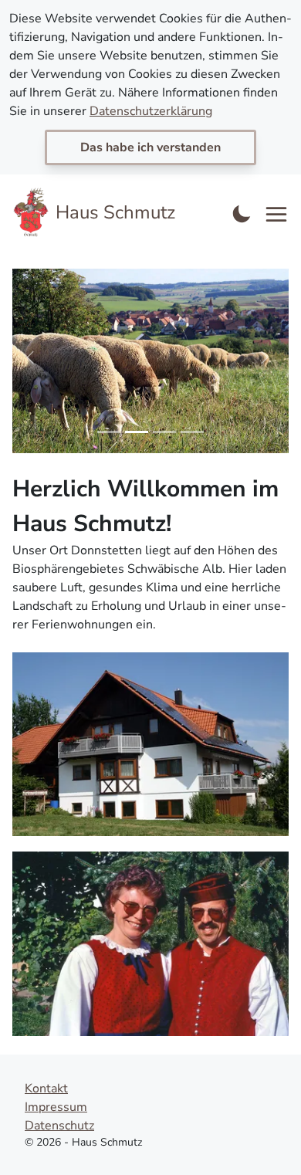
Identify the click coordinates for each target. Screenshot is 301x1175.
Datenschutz (59, 1125)
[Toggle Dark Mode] (241, 212)
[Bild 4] (192, 432)
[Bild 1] (108, 432)
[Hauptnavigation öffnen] (277, 215)
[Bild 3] (164, 432)
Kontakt (46, 1088)
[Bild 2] (136, 432)
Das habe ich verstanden (150, 147)
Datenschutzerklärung (151, 111)
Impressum (56, 1107)
